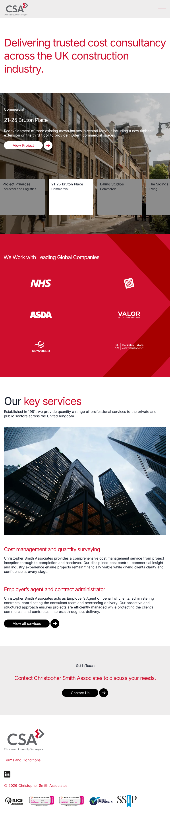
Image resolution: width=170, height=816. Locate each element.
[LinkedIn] (7, 774)
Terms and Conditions (22, 760)
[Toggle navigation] (162, 9)
